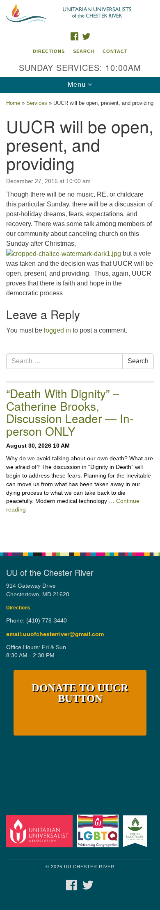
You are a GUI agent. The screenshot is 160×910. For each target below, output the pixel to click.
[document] (80, 318)
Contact (115, 51)
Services (36, 103)
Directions (49, 51)
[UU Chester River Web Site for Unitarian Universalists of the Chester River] (80, 14)
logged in (57, 330)
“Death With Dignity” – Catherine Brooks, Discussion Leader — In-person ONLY (69, 412)
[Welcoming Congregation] (99, 831)
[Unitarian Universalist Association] (40, 831)
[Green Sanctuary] (136, 831)
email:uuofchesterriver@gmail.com (55, 634)
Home (13, 103)
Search (83, 51)
